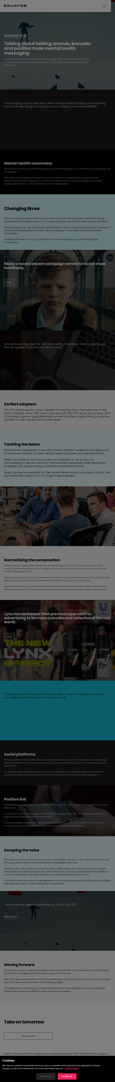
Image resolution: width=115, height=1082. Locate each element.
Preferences (46, 1076)
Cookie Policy (72, 1068)
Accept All (67, 1076)
